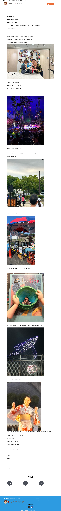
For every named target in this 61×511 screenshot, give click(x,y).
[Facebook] (32, 507)
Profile (28, 7)
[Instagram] (29, 507)
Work (32, 7)
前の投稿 (8, 468)
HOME (37, 498)
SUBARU (40, 479)
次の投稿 (53, 468)
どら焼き (24, 479)
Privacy (49, 500)
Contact (37, 7)
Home (23, 7)
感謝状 (8, 479)
